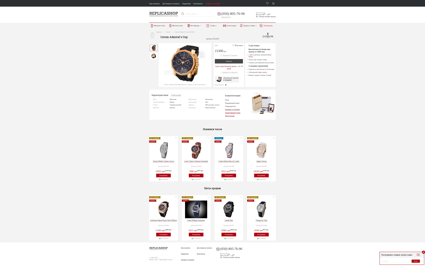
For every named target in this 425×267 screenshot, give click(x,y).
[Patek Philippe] (196, 209)
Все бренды (194, 26)
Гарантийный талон (232, 113)
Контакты (198, 3)
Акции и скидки (212, 3)
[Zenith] (229, 209)
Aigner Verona (261, 161)
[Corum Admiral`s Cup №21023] (154, 47)
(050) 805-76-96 (233, 14)
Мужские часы (159, 26)
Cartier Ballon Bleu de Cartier (228, 161)
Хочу (416, 261)
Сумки (212, 26)
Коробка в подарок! (232, 109)
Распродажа (268, 26)
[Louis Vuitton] (196, 150)
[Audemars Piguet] (163, 209)
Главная (158, 32)
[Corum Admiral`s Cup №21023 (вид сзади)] (154, 55)
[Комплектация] (263, 103)
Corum (168, 32)
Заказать (229, 61)
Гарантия (186, 3)
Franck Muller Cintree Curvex (163, 161)
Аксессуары (231, 26)
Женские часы (177, 26)
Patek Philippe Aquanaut (196, 220)
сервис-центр (262, 72)
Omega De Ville (261, 220)
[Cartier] (229, 150)
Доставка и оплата (170, 3)
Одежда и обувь (249, 26)
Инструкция (229, 116)
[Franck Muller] (163, 150)
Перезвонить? (226, 17)
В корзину (163, 175)
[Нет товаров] (274, 3)
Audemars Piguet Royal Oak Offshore (163, 220)
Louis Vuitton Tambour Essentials (196, 161)
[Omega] (261, 209)
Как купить (154, 3)
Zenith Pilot (229, 220)
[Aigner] (261, 150)
